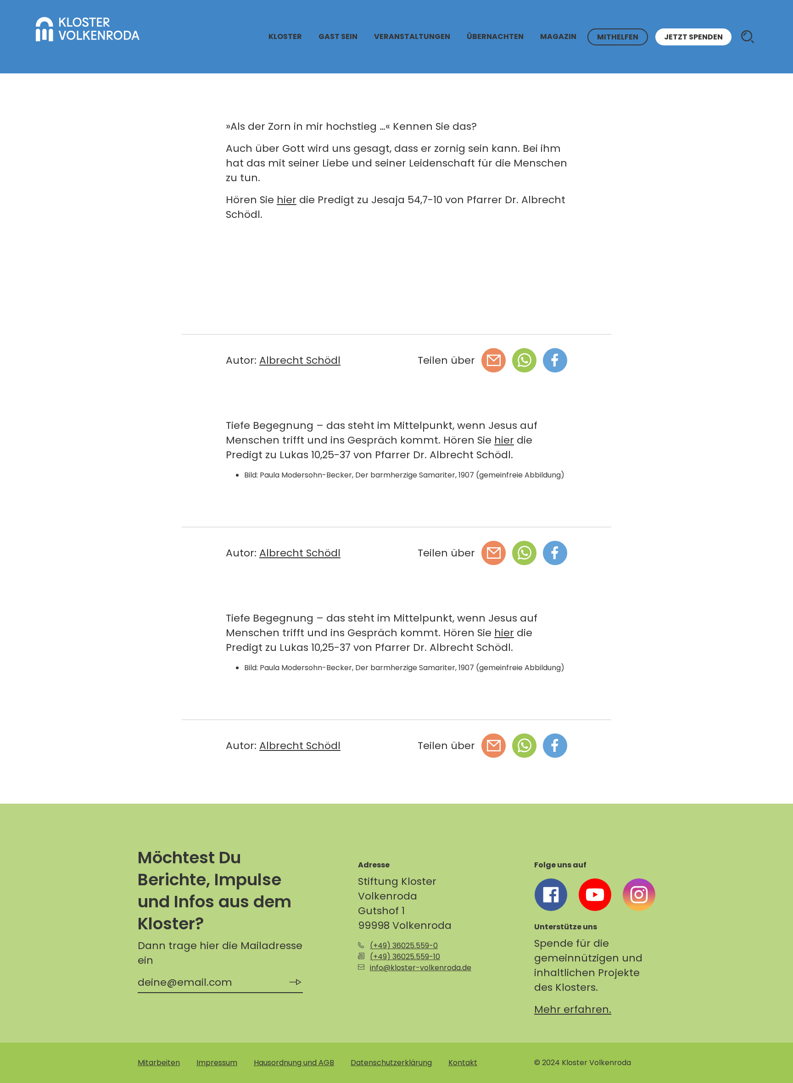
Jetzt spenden (693, 37)
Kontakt (462, 1062)
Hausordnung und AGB (294, 1062)
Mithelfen (617, 37)
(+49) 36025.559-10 (405, 956)
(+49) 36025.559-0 (404, 945)
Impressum (216, 1062)
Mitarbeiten (159, 1062)
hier (286, 200)
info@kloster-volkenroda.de (420, 967)
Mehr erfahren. (572, 1009)
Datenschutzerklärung (391, 1062)
